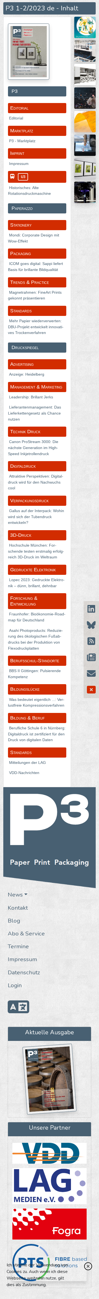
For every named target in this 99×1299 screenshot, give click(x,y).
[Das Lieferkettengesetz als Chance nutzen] (85, 98)
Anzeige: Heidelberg (26, 374)
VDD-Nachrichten (24, 772)
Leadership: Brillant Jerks (31, 397)
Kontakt (18, 908)
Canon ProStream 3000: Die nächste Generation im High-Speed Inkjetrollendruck (33, 447)
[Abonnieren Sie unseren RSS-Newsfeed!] (91, 641)
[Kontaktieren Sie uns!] (91, 674)
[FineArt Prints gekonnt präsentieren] (85, 168)
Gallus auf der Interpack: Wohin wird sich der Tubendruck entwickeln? (36, 517)
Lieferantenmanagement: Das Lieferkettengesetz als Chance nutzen (34, 413)
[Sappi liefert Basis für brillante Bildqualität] (85, 51)
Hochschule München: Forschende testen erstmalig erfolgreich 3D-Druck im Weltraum (36, 551)
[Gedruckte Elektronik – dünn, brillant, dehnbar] (85, 145)
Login (15, 985)
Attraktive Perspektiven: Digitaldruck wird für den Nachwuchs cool (35, 482)
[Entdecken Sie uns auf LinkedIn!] (91, 609)
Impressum (22, 959)
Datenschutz (24, 972)
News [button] (15, 894)
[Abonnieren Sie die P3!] (91, 658)
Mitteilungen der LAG (27, 762)
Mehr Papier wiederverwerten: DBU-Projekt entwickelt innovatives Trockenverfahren (36, 327)
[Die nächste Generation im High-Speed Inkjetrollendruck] (85, 74)
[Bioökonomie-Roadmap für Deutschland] (85, 27)
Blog (14, 920)
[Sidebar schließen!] (91, 690)
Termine (18, 946)
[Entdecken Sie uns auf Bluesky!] (91, 625)
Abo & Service (26, 933)
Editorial (16, 118)
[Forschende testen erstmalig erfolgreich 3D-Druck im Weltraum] (85, 192)
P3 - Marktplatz (22, 141)
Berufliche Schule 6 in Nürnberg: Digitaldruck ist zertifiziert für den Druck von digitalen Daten (36, 734)
